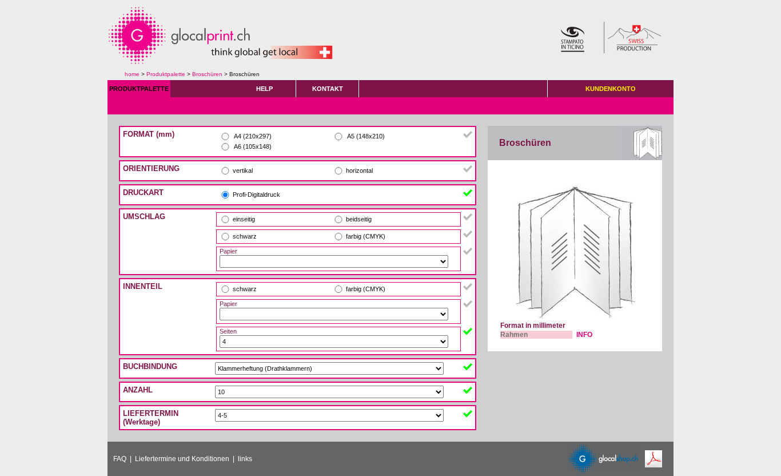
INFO (584, 335)
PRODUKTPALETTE (139, 88)
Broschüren (207, 74)
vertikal (243, 170)
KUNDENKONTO (610, 88)
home (132, 74)
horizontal (359, 170)
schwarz (245, 236)
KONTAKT (327, 88)
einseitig (244, 219)
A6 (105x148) (252, 146)
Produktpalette (165, 74)
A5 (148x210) (365, 136)
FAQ (119, 459)
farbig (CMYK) (365, 236)
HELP (264, 88)
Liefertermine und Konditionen (182, 459)
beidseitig (359, 219)
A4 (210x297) (252, 136)
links (245, 459)
